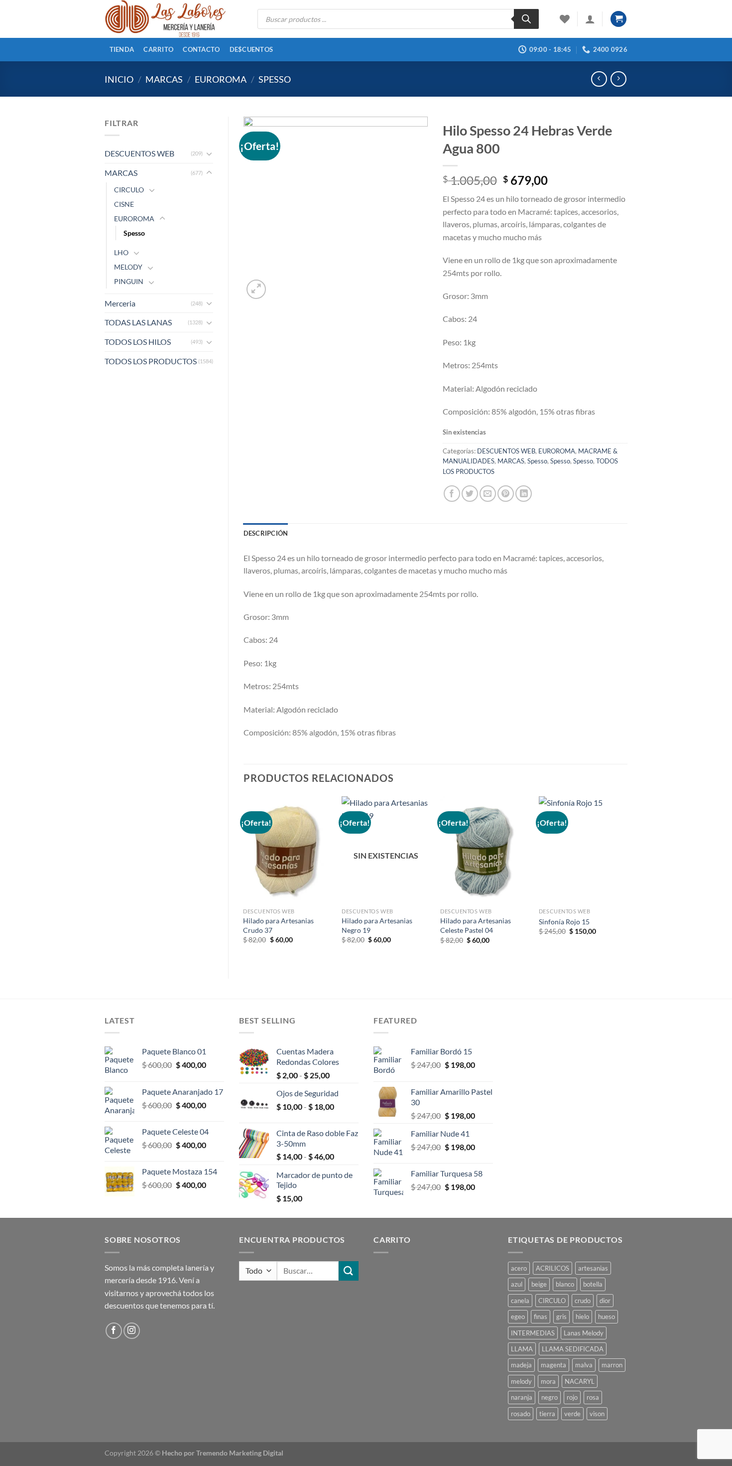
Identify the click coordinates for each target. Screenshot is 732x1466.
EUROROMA (220, 79)
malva (584, 1365)
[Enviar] (349, 1271)
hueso (606, 1316)
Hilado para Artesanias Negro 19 (377, 925)
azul (516, 1284)
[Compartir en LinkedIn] (523, 493)
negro (549, 1397)
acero (519, 1268)
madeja (521, 1365)
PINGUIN (128, 281)
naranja (521, 1397)
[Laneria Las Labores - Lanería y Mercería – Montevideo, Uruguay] (174, 19)
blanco (565, 1284)
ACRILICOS (552, 1268)
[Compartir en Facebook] (452, 493)
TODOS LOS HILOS (138, 341)
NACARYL (580, 1381)
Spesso (274, 79)
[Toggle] (209, 153)
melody (521, 1381)
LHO (121, 252)
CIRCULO (129, 189)
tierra (547, 1414)
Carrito (158, 49)
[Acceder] (590, 19)
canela (520, 1301)
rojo (572, 1397)
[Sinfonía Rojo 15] (583, 849)
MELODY (128, 267)
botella (593, 1284)
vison (597, 1414)
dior (605, 1301)
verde (572, 1414)
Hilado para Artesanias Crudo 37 (278, 925)
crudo (583, 1301)
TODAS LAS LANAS (138, 322)
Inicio (119, 79)
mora (548, 1381)
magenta (553, 1365)
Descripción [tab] (266, 533)
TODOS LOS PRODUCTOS (151, 361)
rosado (520, 1414)
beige (539, 1284)
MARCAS (164, 79)
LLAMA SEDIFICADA (573, 1349)
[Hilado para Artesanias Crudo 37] (287, 849)
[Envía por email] (488, 493)
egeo (518, 1316)
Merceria (120, 303)
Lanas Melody (584, 1333)
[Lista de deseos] (565, 19)
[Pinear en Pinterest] (505, 493)
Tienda (122, 49)
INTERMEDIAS (533, 1333)
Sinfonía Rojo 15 (564, 921)
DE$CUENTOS (251, 49)
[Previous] (244, 878)
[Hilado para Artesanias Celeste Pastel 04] (484, 849)
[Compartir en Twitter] (470, 493)
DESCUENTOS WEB (139, 153)
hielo (582, 1316)
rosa (593, 1397)
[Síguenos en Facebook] (114, 1330)
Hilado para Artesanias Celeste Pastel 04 (475, 925)
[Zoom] (256, 289)
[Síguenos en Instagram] (131, 1330)
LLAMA (522, 1349)
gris (561, 1316)
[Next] (626, 878)
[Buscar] (526, 19)
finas (540, 1316)
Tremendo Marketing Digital (239, 1453)
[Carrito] (618, 19)
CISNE (124, 204)
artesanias (593, 1268)
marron (612, 1365)
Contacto (201, 49)
